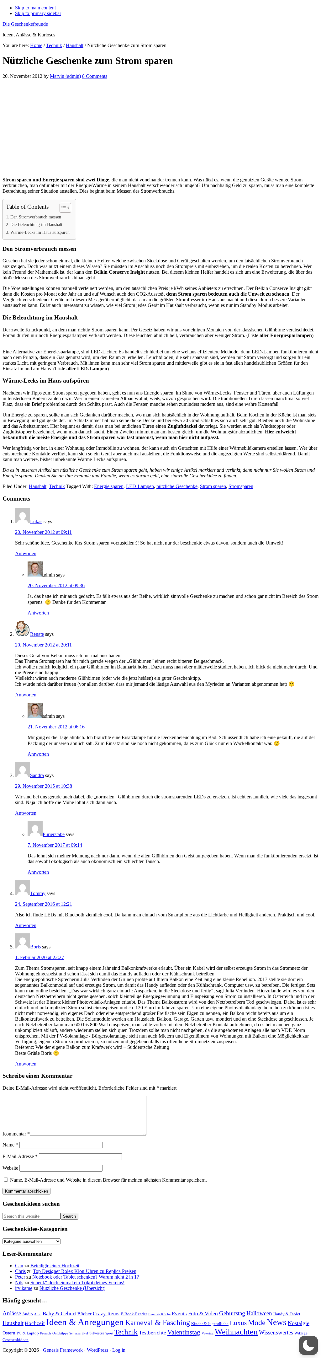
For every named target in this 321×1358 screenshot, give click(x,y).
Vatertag (207, 1333)
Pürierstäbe (54, 834)
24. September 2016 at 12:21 (43, 904)
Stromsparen (241, 486)
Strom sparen (213, 486)
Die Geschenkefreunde (25, 24)
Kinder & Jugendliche (210, 1323)
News (277, 1322)
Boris (35, 946)
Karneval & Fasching (157, 1322)
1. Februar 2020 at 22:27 (39, 957)
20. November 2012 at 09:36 (56, 585)
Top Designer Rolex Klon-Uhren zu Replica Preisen (84, 1271)
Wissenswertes (276, 1332)
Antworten (25, 553)
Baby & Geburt (59, 1314)
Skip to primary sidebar (38, 13)
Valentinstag (183, 1332)
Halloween (259, 1313)
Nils (19, 1282)
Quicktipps (60, 1333)
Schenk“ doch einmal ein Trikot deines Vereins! (77, 1282)
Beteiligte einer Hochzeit (54, 1265)
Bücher (84, 1313)
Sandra (37, 775)
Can (19, 1265)
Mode (257, 1322)
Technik (57, 486)
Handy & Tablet (286, 1314)
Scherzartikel (78, 1333)
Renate (37, 634)
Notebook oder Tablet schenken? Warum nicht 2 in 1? (85, 1277)
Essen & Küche (159, 1314)
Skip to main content (35, 7)
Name (10, 1144)
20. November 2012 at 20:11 (43, 644)
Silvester (96, 1333)
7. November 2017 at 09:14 (55, 845)
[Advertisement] (160, 128)
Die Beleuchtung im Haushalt (36, 224)
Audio (27, 1314)
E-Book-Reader (134, 1314)
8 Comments (94, 76)
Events (179, 1314)
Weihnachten (236, 1331)
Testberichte (152, 1333)
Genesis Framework (63, 1350)
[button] (308, 1345)
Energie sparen (109, 486)
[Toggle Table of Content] (62, 207)
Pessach (45, 1333)
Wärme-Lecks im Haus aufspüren (40, 232)
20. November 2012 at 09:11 (43, 532)
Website (10, 1168)
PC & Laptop (28, 1333)
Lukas (36, 521)
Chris (20, 1271)
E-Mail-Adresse (20, 1156)
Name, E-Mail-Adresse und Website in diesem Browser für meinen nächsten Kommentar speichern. (108, 1180)
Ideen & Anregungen (85, 1322)
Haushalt (37, 486)
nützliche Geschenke (176, 486)
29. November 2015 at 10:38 (43, 786)
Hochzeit (35, 1323)
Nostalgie (298, 1323)
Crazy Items (106, 1314)
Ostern (9, 1332)
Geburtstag (232, 1313)
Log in (118, 1350)
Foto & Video (203, 1314)
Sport (109, 1333)
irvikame (23, 1288)
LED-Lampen (140, 486)
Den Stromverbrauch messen (35, 216)
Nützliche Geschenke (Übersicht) (72, 1288)
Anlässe (12, 1313)
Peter (20, 1277)
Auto (37, 1314)
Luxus (238, 1322)
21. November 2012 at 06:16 (56, 726)
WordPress (97, 1350)
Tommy (37, 893)
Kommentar (16, 1133)
